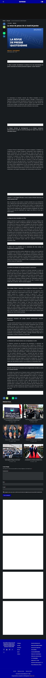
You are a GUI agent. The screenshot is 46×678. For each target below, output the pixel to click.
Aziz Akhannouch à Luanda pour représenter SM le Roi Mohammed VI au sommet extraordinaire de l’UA (33, 460)
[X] (4, 652)
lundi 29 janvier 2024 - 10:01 (12, 52)
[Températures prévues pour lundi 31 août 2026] (33, 432)
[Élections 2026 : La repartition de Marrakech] (12, 432)
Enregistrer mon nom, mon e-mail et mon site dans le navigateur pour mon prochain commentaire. (23, 492)
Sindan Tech (32, 676)
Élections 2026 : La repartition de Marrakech (12, 440)
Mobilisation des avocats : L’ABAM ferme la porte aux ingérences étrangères (33, 420)
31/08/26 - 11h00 (34, 422)
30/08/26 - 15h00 (34, 461)
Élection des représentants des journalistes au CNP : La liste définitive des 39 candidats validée (12, 420)
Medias (14, 23)
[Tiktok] (12, 649)
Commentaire (6, 471)
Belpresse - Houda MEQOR (13, 51)
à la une (10, 23)
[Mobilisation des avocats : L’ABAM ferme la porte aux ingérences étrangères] (33, 411)
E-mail (4, 487)
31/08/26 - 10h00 (13, 441)
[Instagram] (9, 649)
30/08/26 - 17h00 (13, 461)
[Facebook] (4, 649)
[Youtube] (7, 649)
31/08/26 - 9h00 (34, 441)
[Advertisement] (25, 392)
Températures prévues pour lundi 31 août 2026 (33, 440)
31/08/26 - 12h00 (13, 422)
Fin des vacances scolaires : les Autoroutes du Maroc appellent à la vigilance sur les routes (12, 460)
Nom (4, 482)
